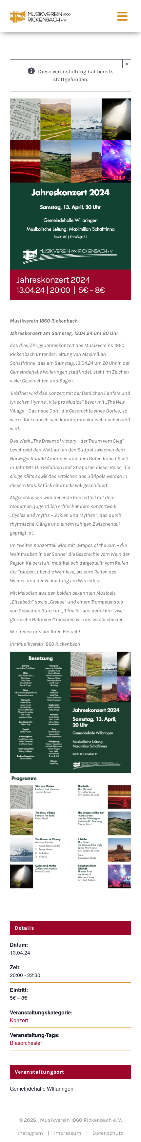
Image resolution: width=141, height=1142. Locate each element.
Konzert (19, 1020)
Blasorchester (26, 1042)
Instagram (30, 1133)
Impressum (67, 1133)
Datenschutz (107, 1133)
